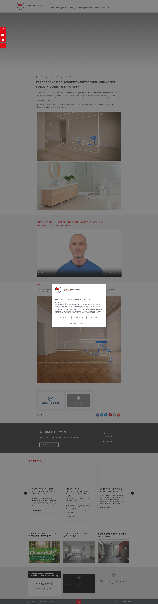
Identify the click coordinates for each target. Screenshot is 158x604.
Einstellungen (79, 317)
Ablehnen (63, 317)
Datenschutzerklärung (62, 312)
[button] (3, 29)
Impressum (83, 323)
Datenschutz (74, 323)
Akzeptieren (94, 317)
